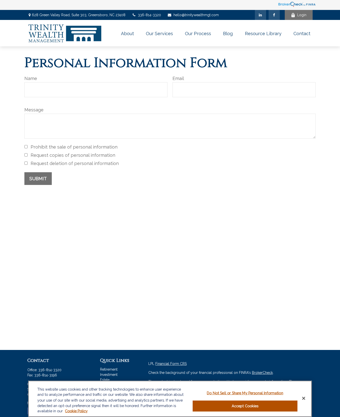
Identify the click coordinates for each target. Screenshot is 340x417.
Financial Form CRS (171, 364)
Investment (108, 375)
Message (34, 109)
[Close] (303, 398)
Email (178, 78)
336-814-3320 (149, 15)
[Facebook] (274, 15)
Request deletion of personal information (75, 163)
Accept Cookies (245, 406)
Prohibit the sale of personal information (74, 147)
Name (30, 78)
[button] (127, 33)
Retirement (108, 369)
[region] (170, 399)
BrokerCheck (262, 373)
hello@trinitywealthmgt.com (196, 15)
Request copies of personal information (73, 155)
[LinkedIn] (260, 15)
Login (301, 15)
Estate (105, 380)
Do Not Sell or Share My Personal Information (245, 393)
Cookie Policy (76, 411)
